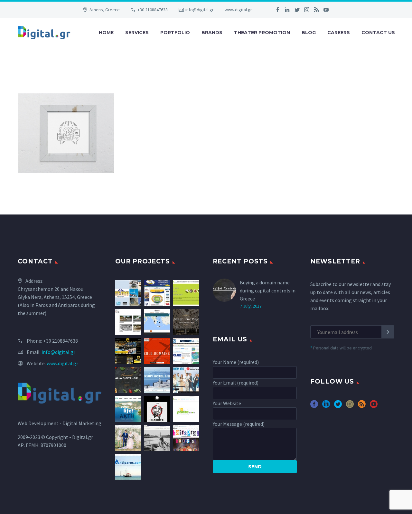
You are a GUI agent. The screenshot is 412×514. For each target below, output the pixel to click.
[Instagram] (307, 9)
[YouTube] (326, 9)
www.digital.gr (238, 10)
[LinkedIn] (287, 9)
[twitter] (338, 406)
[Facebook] (278, 9)
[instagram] (350, 406)
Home (106, 32)
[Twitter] (297, 9)
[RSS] (316, 9)
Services (137, 32)
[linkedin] (326, 406)
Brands (211, 32)
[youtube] (374, 406)
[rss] (362, 406)
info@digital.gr (199, 10)
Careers (338, 32)
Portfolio (175, 32)
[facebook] (314, 406)
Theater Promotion (262, 32)
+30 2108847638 (152, 10)
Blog (309, 32)
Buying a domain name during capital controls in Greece (267, 290)
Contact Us (378, 32)
